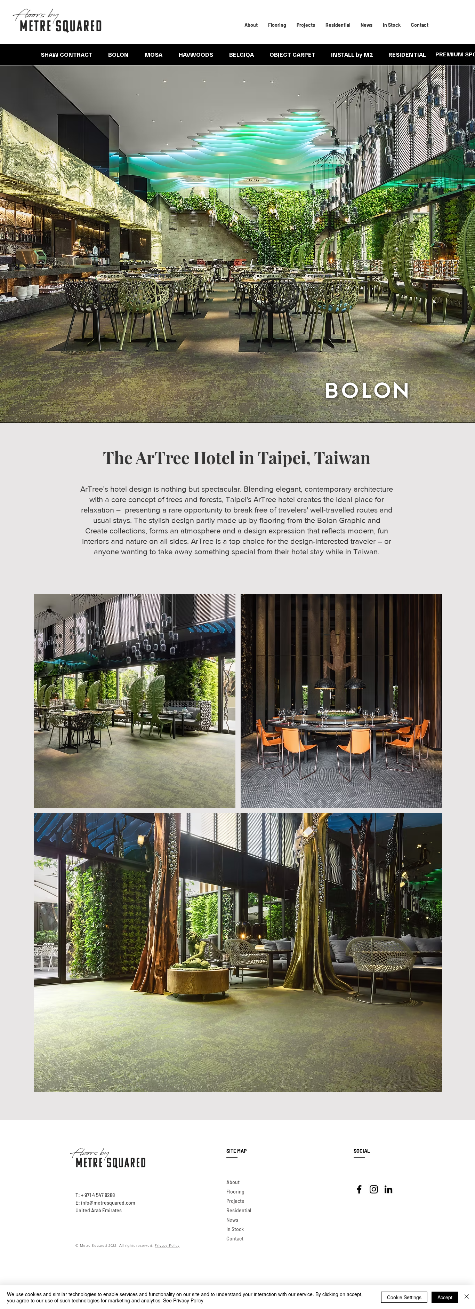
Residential (238, 1210)
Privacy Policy (167, 1245)
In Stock (235, 1229)
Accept (444, 1297)
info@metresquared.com (108, 1203)
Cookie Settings (404, 1297)
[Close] (466, 1297)
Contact (234, 1238)
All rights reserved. (137, 1245)
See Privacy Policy (183, 1300)
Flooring (235, 1192)
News (232, 1220)
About (233, 1182)
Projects (235, 1201)
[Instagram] (373, 1189)
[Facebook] (359, 1189)
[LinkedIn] (388, 1189)
